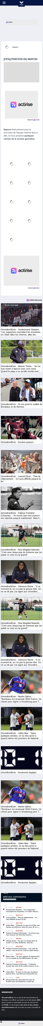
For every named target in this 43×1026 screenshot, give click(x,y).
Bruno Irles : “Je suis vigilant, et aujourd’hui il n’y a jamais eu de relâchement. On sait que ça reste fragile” (22, 957)
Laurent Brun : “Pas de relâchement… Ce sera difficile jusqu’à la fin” (21, 918)
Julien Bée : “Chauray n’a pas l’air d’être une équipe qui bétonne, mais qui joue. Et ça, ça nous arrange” (23, 926)
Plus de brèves (9, 899)
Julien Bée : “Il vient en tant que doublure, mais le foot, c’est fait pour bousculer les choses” (22, 973)
